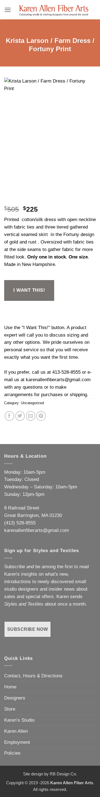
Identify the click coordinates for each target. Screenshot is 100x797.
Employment (17, 742)
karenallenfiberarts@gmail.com (58, 379)
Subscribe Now (27, 629)
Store (9, 709)
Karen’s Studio (19, 720)
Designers (14, 698)
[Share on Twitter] (20, 416)
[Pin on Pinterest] (41, 416)
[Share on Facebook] (9, 416)
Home (10, 687)
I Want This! (29, 290)
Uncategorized (32, 403)
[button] (7, 10)
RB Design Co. (63, 774)
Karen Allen (16, 731)
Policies (12, 753)
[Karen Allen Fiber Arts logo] (54, 10)
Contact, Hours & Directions (33, 675)
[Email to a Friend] (31, 416)
